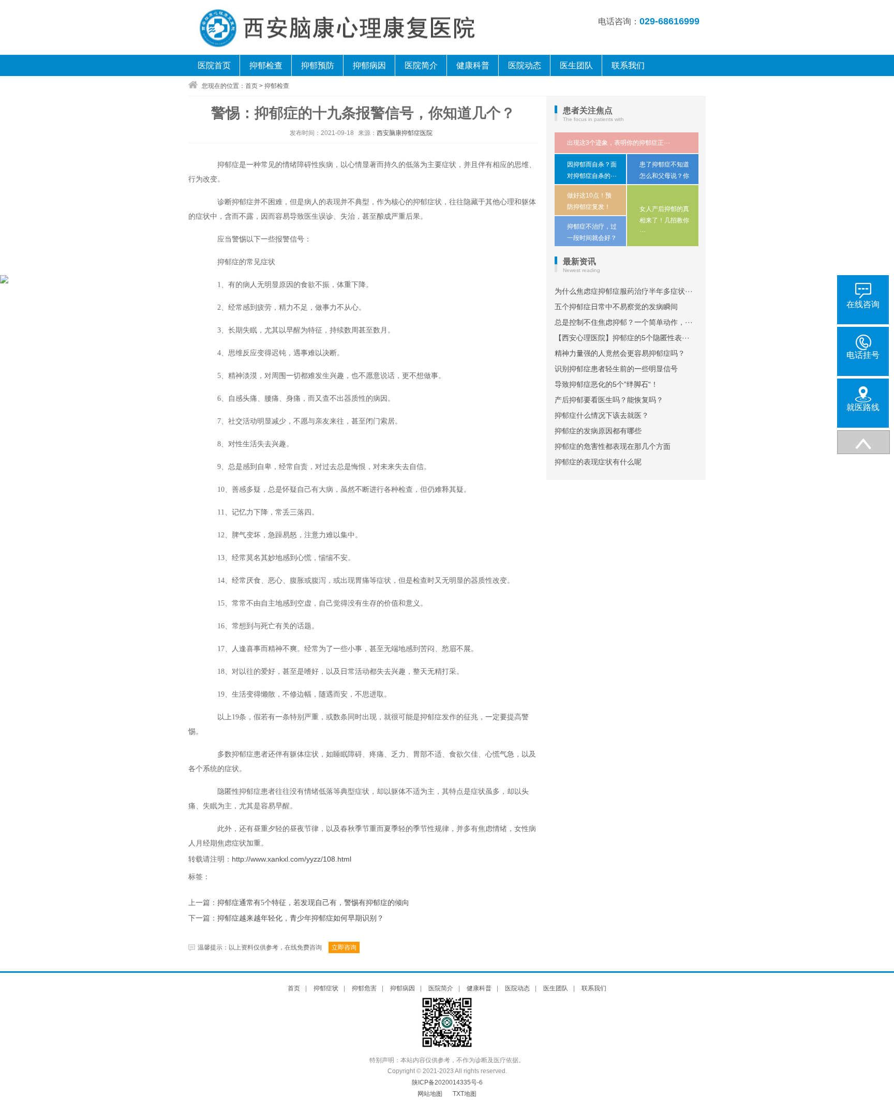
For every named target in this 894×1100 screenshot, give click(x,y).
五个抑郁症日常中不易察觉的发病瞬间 (616, 307)
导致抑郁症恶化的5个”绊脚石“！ (606, 384)
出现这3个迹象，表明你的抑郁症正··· (618, 142)
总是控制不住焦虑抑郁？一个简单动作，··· (624, 322)
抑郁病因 (369, 65)
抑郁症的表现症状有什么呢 (598, 462)
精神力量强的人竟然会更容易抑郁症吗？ (620, 353)
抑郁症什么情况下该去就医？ (602, 415)
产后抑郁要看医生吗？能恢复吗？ (609, 400)
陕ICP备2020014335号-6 (447, 1082)
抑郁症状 (326, 988)
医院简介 (421, 65)
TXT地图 (464, 1093)
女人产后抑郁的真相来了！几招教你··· (664, 220)
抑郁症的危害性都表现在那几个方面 (613, 446)
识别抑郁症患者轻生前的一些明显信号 (616, 369)
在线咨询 (863, 304)
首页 (251, 85)
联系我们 (628, 65)
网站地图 (430, 1093)
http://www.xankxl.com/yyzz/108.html (291, 859)
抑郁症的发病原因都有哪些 (598, 431)
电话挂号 (863, 355)
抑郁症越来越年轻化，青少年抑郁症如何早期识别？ (300, 918)
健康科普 (472, 65)
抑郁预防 (317, 65)
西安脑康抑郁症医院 (405, 133)
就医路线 (863, 407)
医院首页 (214, 65)
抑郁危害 (364, 988)
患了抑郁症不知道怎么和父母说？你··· (664, 175)
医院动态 (524, 65)
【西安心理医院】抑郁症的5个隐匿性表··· (622, 338)
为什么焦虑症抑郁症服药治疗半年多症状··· (624, 291)
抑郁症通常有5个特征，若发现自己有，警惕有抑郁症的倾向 (313, 903)
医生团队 (576, 65)
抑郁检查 (265, 65)
